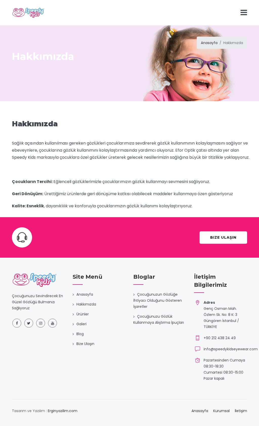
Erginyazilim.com (62, 410)
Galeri (81, 324)
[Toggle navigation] (244, 12)
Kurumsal (221, 410)
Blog (80, 333)
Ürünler (82, 314)
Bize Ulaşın (223, 237)
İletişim (241, 410)
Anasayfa (209, 42)
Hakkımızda (86, 304)
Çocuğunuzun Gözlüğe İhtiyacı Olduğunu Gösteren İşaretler (157, 300)
